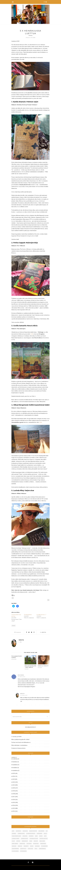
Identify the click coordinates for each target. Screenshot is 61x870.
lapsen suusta (24, 838)
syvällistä (30, 848)
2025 (15, 773)
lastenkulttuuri (34, 838)
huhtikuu (16, 761)
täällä (31, 334)
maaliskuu (16, 764)
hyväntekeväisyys (30, 833)
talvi (36, 848)
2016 (15, 799)
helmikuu (16, 767)
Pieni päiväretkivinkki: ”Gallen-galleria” (30, 666)
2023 (15, 779)
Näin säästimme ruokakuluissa (19, 745)
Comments (18, 632)
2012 (15, 811)
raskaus (20, 846)
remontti (26, 846)
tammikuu (16, 770)
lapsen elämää (15, 838)
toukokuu (16, 759)
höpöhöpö (39, 833)
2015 (15, 802)
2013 (15, 808)
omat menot (15, 843)
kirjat (13, 625)
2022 (15, 782)
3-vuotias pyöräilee (16, 736)
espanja (14, 833)
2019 (15, 791)
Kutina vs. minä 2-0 (43, 666)
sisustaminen (15, 848)
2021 (15, 785)
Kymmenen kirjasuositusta (18, 748)
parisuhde (22, 843)
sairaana (37, 846)
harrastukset (21, 833)
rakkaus (14, 846)
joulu (45, 833)
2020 (15, 788)
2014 (15, 805)
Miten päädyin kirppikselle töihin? (20, 739)
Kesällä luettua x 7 (41, 614)
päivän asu (36, 843)
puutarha (29, 843)
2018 (15, 793)
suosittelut (23, 848)
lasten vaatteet (43, 838)
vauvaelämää (15, 851)
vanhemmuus (42, 848)
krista (44, 632)
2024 (15, 776)
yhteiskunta (23, 851)
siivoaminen (44, 846)
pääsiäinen (43, 843)
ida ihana (21, 675)
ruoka (31, 846)
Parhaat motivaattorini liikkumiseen (20, 742)
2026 (15, 757)
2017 (15, 796)
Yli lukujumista (28, 614)
